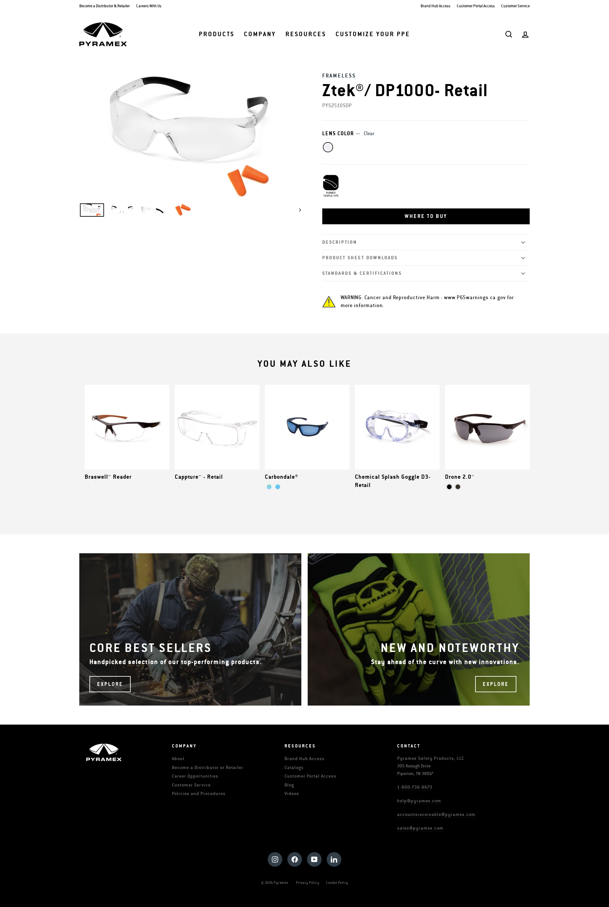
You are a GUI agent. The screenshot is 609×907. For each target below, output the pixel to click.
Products (216, 34)
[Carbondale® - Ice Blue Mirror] (278, 487)
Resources (305, 34)
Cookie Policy (337, 883)
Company (260, 34)
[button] (426, 216)
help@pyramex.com (419, 801)
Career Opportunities (195, 776)
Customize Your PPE (373, 34)
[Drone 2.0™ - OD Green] (458, 487)
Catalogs (294, 767)
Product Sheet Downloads (360, 257)
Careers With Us (148, 6)
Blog (289, 785)
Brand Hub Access (435, 6)
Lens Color (348, 133)
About (178, 758)
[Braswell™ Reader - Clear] (89, 487)
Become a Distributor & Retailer (104, 6)
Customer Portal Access (476, 6)
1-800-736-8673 (414, 787)
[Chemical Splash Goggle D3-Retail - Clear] (359, 495)
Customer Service (515, 6)
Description (339, 242)
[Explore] (190, 629)
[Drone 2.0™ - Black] (449, 487)
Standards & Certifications (362, 273)
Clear (328, 147)
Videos (292, 793)
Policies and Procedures (199, 793)
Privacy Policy (307, 883)
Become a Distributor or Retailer (207, 767)
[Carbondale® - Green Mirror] (269, 487)
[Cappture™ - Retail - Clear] (179, 487)
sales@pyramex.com (420, 828)
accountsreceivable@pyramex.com (436, 814)
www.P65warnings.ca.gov (475, 297)
